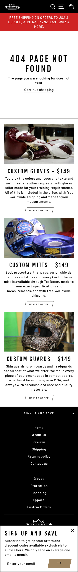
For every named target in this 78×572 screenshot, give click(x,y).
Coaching (39, 493)
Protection (39, 486)
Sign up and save (39, 413)
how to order (39, 210)
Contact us (39, 463)
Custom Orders (39, 507)
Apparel (38, 500)
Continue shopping (39, 90)
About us (39, 435)
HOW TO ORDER (39, 398)
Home (39, 427)
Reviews (39, 442)
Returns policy (39, 456)
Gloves (39, 478)
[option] (39, 22)
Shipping (39, 449)
